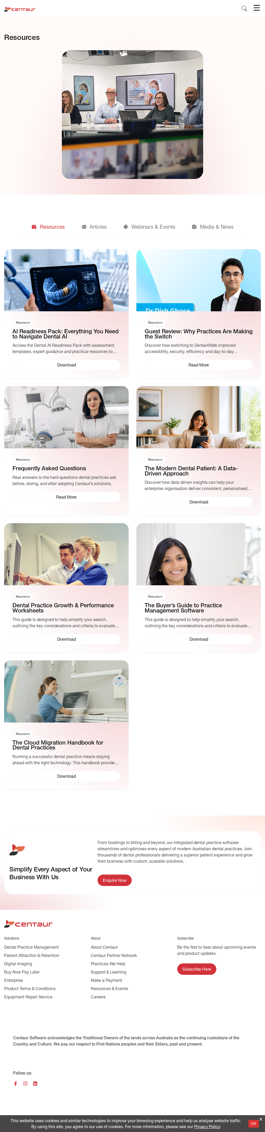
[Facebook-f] (15, 1083)
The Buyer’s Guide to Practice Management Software (183, 608)
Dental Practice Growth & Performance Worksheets (63, 608)
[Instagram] (25, 1083)
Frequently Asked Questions (49, 468)
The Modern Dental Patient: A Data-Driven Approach (191, 471)
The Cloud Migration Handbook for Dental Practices (57, 745)
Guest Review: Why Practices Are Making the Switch (199, 334)
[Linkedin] (35, 1083)
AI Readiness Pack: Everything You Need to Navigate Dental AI (65, 334)
